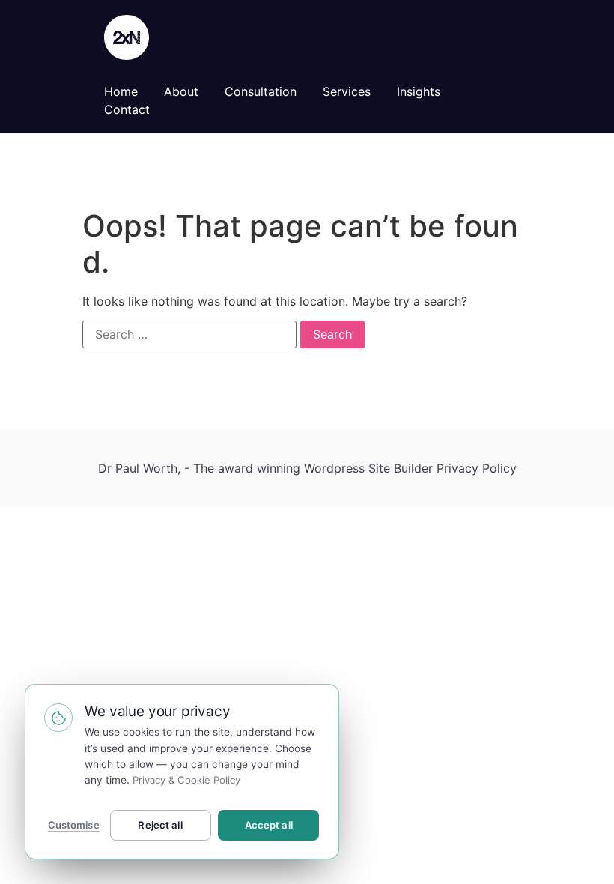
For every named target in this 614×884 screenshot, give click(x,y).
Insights (418, 91)
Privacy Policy (477, 468)
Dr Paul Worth (137, 468)
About (181, 91)
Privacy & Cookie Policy (186, 780)
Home (121, 91)
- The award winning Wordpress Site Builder (310, 468)
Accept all (269, 825)
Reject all (160, 825)
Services (347, 91)
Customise (74, 825)
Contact (127, 109)
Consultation (261, 91)
